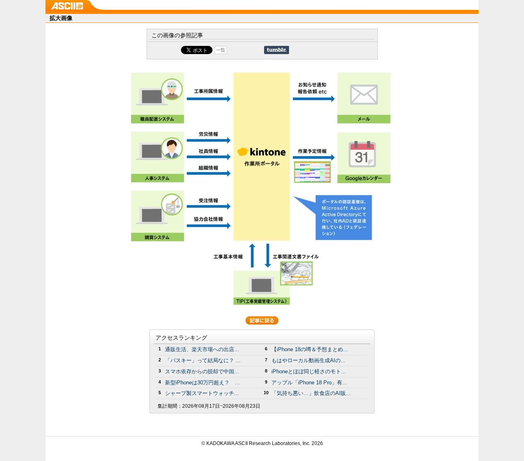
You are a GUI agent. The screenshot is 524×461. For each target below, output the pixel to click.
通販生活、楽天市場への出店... (202, 349)
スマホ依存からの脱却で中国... (202, 371)
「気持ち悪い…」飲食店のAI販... (311, 393)
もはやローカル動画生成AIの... (308, 360)
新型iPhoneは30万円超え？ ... (202, 382)
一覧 (220, 50)
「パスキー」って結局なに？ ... (203, 360)
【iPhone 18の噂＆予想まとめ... (309, 349)
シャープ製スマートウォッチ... (202, 393)
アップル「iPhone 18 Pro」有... (309, 382)
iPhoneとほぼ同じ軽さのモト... (308, 371)
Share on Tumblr (276, 50)
